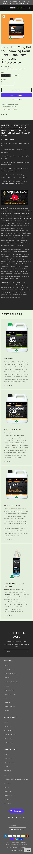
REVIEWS (6, 710)
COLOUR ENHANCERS (10, 673)
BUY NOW (7, 385)
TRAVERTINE (8, 803)
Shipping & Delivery (10, 734)
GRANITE (6, 766)
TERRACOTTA (8, 795)
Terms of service (12, 847)
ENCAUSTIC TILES (9, 762)
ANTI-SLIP (7, 686)
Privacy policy (23, 844)
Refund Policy (8, 738)
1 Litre (5, 75)
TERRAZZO (7, 799)
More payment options (16, 99)
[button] (4, 8)
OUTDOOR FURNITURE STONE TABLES (16, 779)
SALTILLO (6, 787)
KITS (5, 698)
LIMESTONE (7, 771)
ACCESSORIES (8, 702)
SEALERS (6, 665)
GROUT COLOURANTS (11, 682)
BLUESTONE (7, 758)
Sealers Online (15, 842)
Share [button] (5, 114)
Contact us (7, 726)
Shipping (11, 69)
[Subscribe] (27, 652)
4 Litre (14, 75)
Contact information (17, 850)
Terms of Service (9, 730)
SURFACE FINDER (9, 706)
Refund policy (14, 844)
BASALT (6, 754)
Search (6, 722)
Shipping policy (22, 847)
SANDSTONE (7, 791)
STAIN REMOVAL (9, 690)
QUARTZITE (7, 783)
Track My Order (8, 743)
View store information (10, 109)
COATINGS (7, 669)
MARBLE (6, 775)
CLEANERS (7, 678)
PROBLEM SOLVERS (10, 694)
